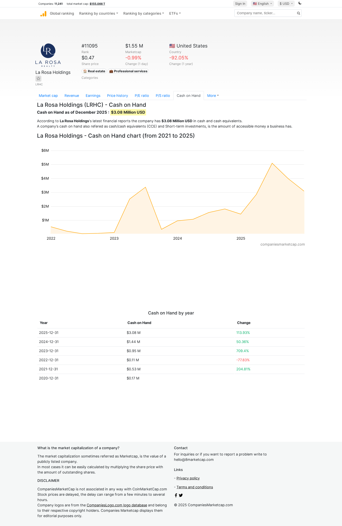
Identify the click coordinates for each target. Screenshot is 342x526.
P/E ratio (142, 95)
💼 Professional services (128, 71)
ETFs (173, 13)
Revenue (72, 95)
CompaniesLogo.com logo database (117, 505)
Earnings (93, 95)
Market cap (48, 95)
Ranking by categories (142, 13)
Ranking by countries (97, 13)
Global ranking (62, 13)
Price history (117, 95)
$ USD (285, 4)
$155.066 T (97, 3)
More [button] (211, 95)
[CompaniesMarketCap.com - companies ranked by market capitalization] (43, 13)
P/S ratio (163, 95)
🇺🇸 (261, 4)
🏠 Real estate (94, 71)
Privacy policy (188, 478)
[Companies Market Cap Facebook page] (176, 496)
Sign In (240, 4)
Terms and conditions (195, 487)
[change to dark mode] (300, 3)
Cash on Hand (188, 95)
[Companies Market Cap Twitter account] (181, 496)
